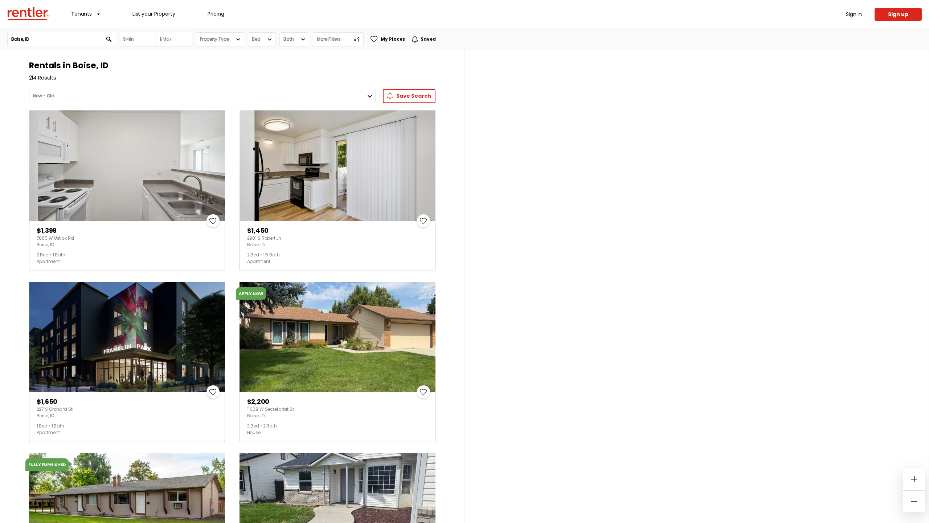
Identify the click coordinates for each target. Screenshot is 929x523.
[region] (696, 286)
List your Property (153, 13)
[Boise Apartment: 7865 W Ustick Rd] (127, 165)
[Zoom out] (914, 501)
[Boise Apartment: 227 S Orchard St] (127, 337)
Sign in (854, 14)
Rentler (28, 13)
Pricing (216, 13)
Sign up (898, 14)
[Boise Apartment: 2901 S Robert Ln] (337, 165)
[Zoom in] (914, 479)
